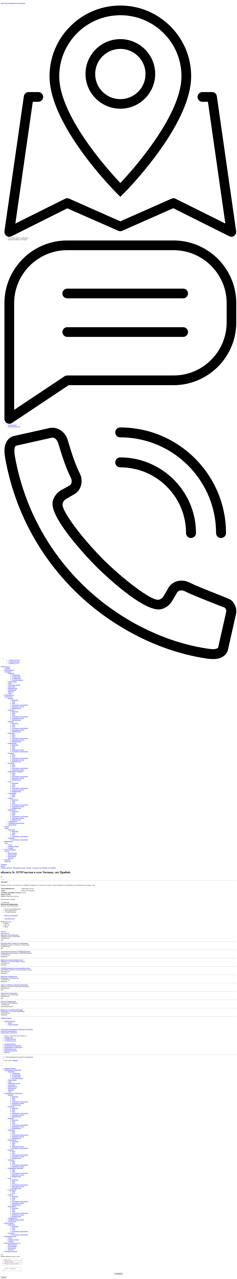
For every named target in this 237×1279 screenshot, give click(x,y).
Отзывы (10, 848)
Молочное (11, 733)
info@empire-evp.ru (14, 426)
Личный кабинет (9, 1021)
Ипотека (11, 858)
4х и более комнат (17, 680)
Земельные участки (14, 685)
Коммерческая (12, 688)
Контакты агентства (7, 860)
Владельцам (12, 856)
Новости (7, 1052)
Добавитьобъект (4, 865)
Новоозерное (12, 743)
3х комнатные (16, 678)
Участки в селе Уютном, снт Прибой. (44, 868)
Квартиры (11, 673)
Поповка (11, 753)
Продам (9, 868)
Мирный (11, 721)
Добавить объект (13, 846)
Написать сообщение (11, 915)
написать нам (12, 425)
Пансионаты (12, 690)
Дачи (9, 693)
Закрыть (3, 1277)
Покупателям (12, 854)
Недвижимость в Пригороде (9, 695)
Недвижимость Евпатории (9, 670)
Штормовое (12, 810)
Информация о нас (10, 1049)
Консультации (12, 853)
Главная (3, 868)
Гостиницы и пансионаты (20, 705)
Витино (10, 698)
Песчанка (11, 763)
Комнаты (11, 691)
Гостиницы (11, 686)
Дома (9, 683)
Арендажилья (6, 827)
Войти (10, 1023)
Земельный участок (19, 868)
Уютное (10, 798)
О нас (10, 844)
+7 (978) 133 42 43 (14, 662)
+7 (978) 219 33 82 (14, 660)
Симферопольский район (16, 823)
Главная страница (7, 667)
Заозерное (11, 710)
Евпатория (11, 829)
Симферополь (12, 821)
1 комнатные (16, 675)
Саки (9, 781)
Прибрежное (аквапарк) (15, 771)
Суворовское (12, 793)
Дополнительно (9, 918)
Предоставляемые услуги (12, 1243)
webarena (15, 1060)
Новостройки (12, 681)
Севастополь (12, 824)
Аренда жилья (8, 1223)
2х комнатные (16, 676)
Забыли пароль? (13, 1024)
